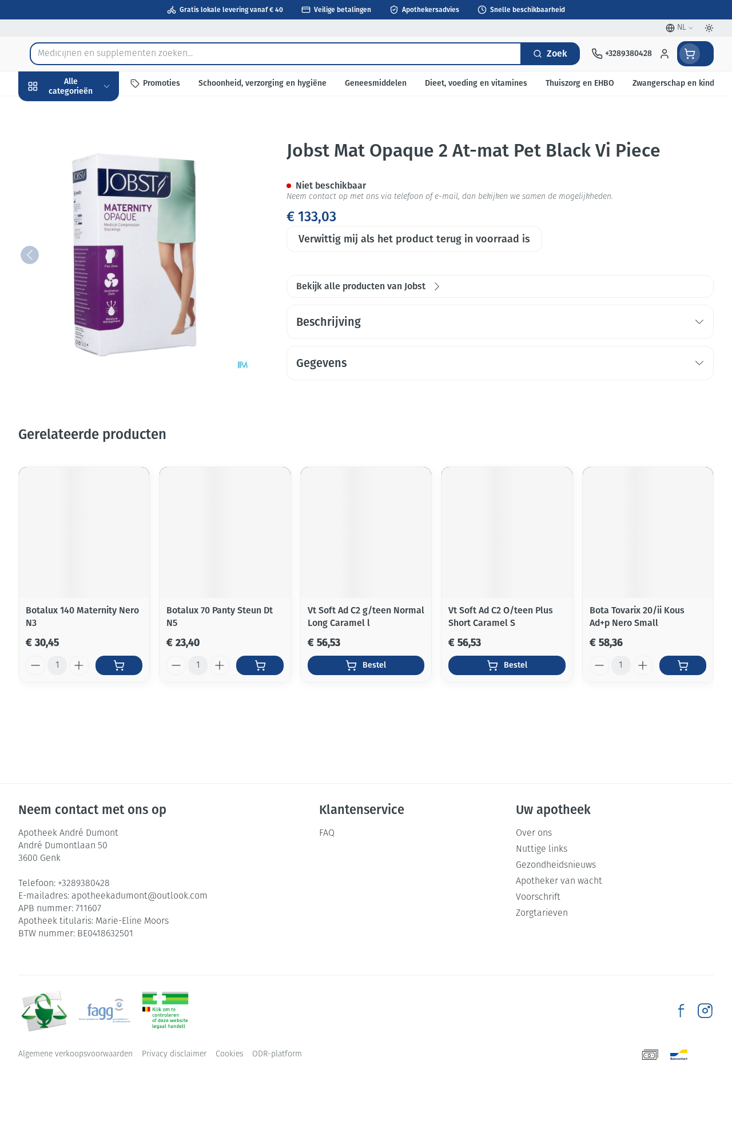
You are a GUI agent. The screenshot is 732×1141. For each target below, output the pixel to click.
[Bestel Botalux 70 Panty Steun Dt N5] (259, 665)
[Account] (664, 53)
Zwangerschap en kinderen (91, 214)
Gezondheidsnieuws (556, 865)
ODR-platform (277, 1054)
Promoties (48, 110)
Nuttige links (541, 849)
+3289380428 (84, 883)
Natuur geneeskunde (91, 271)
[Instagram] (705, 1010)
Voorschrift (538, 897)
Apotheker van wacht (559, 881)
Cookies (229, 1054)
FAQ (327, 833)
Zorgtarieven (542, 913)
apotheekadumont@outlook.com (139, 896)
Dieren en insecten (91, 324)
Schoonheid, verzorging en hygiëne (91, 141)
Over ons (534, 833)
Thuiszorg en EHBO (91, 298)
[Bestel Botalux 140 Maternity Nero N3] (119, 665)
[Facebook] (681, 1010)
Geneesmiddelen (91, 350)
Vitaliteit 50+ (91, 245)
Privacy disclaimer (174, 1054)
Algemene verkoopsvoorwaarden (75, 1054)
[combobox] (276, 53)
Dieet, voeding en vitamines (91, 177)
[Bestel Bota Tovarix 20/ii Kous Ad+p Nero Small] (682, 665)
